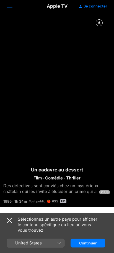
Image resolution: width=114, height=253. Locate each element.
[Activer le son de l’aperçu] (99, 23)
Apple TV (57, 6)
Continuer (88, 243)
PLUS (104, 192)
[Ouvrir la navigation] (13, 6)
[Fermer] (9, 220)
